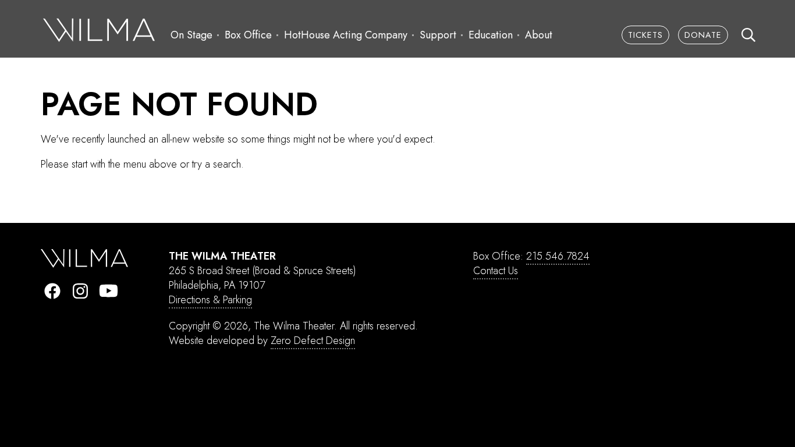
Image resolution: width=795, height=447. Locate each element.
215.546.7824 (558, 256)
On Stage (191, 34)
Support (438, 34)
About (538, 34)
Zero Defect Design (313, 340)
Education (491, 34)
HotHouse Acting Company (345, 34)
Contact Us (495, 270)
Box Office (248, 34)
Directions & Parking (210, 299)
